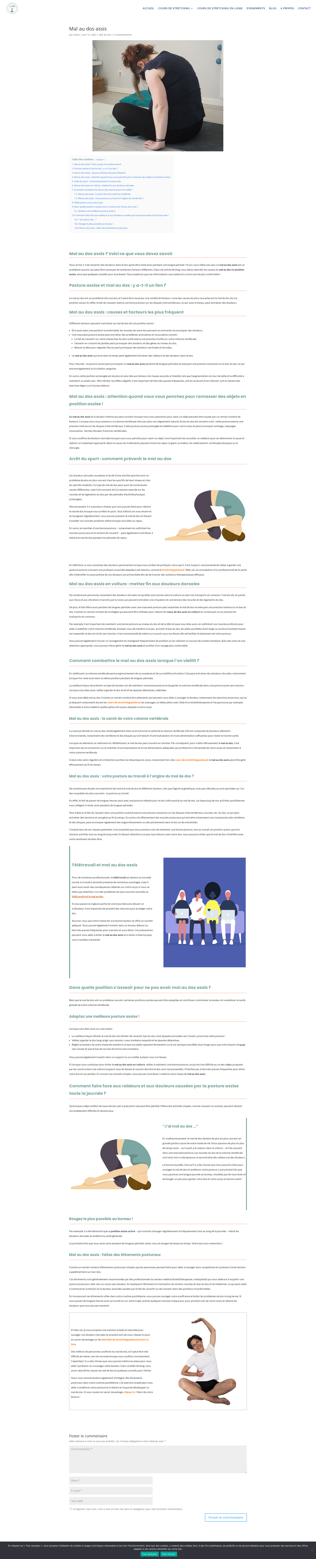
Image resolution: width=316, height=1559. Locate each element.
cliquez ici (129, 1391)
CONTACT (304, 8)
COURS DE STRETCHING (174, 8)
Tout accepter (149, 1554)
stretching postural (173, 569)
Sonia (77, 34)
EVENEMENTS (256, 8)
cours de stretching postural (123, 702)
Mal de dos (105, 34)
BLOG (272, 8)
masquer (100, 159)
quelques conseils (97, 274)
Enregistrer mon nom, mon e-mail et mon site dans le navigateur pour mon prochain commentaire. (128, 1509)
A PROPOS (287, 8)
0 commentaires (123, 34)
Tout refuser (168, 1554)
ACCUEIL (148, 8)
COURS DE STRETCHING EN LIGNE (220, 8)
